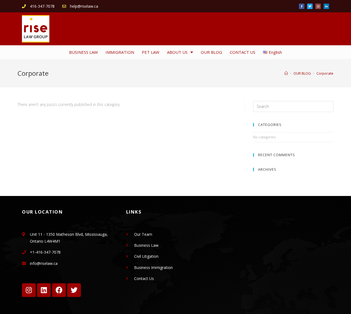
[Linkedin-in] (326, 6)
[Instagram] (318, 6)
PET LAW (150, 52)
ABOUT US (177, 52)
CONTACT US (242, 52)
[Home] (286, 73)
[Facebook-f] (301, 6)
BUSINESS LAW (83, 52)
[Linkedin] (44, 290)
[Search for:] (293, 105)
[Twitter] (310, 6)
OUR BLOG (211, 52)
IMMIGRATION (120, 52)
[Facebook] (59, 290)
